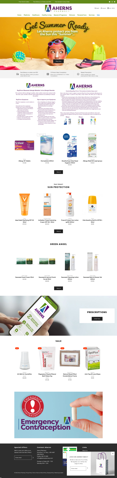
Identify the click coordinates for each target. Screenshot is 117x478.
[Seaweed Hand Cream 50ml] (24, 262)
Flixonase (92, 159)
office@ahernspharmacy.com (45, 458)
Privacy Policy (29, 472)
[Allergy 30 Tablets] (24, 145)
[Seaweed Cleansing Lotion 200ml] (70, 262)
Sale (98, 15)
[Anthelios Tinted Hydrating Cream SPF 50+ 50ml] (47, 205)
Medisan (24, 372)
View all (59, 172)
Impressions (70, 372)
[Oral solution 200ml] (47, 145)
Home (19, 15)
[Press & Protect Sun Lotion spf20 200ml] (70, 205)
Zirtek (47, 159)
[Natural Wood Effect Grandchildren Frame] (70, 358)
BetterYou (47, 372)
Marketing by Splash (59, 472)
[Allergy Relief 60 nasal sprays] (92, 145)
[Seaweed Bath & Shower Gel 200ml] (92, 262)
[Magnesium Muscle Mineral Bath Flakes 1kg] (47, 358)
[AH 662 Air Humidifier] (24, 358)
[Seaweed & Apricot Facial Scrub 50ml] (47, 262)
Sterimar (70, 159)
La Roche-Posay (47, 218)
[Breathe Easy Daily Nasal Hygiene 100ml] (70, 145)
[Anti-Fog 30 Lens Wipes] (92, 358)
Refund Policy (43, 472)
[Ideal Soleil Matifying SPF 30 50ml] (24, 205)
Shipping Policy (50, 472)
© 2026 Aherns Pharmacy (19, 472)
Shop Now (58, 61)
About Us (84, 450)
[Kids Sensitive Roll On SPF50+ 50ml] (92, 205)
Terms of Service (36, 472)
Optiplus (92, 372)
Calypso (70, 218)
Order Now (97, 318)
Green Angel (24, 275)
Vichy (24, 218)
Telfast (24, 159)
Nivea (92, 218)
